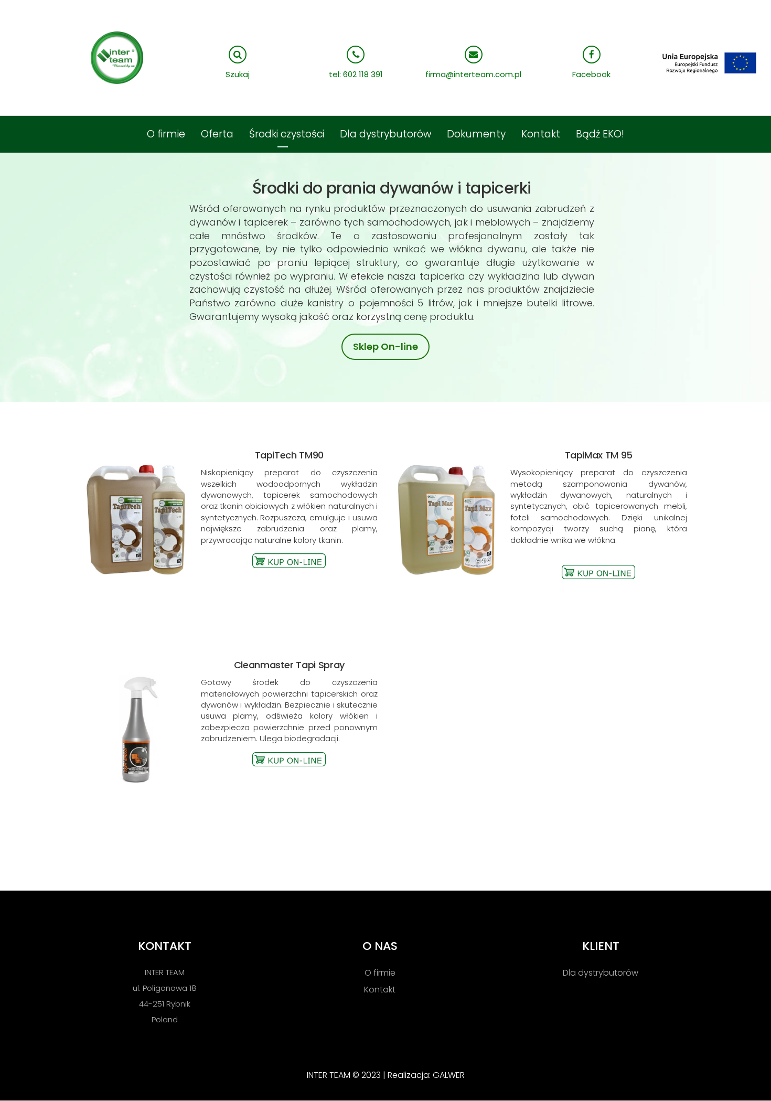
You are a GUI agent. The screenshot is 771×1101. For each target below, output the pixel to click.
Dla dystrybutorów (385, 134)
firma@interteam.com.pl (473, 74)
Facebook (591, 74)
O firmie (166, 134)
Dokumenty (476, 134)
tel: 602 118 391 (356, 74)
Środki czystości (286, 134)
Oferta (217, 134)
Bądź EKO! (600, 134)
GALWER (449, 1075)
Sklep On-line (385, 346)
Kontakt (540, 134)
